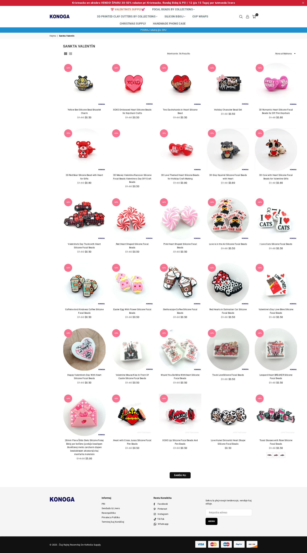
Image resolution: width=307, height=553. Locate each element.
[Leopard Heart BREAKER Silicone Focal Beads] (276, 349)
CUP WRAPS (200, 16)
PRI (103, 504)
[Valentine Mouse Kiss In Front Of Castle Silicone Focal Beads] (132, 349)
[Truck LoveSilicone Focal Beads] (228, 349)
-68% (68, 68)
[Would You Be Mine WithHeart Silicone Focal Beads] (180, 349)
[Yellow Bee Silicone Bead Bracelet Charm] (84, 84)
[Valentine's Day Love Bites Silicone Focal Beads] (276, 284)
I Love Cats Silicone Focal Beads (276, 244)
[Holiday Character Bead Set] (228, 84)
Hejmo (53, 36)
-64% (68, 398)
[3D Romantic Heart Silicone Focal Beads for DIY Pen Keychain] (276, 84)
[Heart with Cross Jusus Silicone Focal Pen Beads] (132, 415)
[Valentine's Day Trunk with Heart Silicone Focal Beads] (84, 218)
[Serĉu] (241, 16)
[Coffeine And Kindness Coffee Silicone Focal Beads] (84, 284)
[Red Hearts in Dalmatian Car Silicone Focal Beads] (228, 284)
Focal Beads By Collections (172, 9)
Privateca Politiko (111, 517)
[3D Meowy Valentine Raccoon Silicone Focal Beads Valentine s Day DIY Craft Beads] (132, 149)
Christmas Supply (133, 23)
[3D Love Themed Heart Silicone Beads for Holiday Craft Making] (180, 149)
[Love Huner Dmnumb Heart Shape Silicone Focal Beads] (228, 415)
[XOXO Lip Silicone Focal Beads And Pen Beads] (180, 415)
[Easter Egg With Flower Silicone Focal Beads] (132, 284)
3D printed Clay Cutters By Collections (126, 16)
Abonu (211, 521)
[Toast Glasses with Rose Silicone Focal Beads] (276, 415)
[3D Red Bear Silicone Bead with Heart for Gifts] (84, 149)
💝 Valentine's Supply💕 (128, 9)
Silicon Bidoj (174, 16)
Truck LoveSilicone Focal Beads (228, 375)
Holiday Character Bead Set (228, 110)
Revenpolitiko (109, 513)
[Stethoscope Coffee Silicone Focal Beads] (180, 284)
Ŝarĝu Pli (180, 475)
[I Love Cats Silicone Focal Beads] (276, 218)
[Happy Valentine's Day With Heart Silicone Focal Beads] (84, 349)
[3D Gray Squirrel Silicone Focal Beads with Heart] (228, 149)
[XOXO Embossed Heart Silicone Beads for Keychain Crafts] (132, 84)
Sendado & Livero (111, 508)
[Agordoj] (247, 16)
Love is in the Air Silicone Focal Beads (228, 244)
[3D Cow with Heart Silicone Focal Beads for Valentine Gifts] (276, 149)
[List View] (70, 54)
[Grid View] (65, 54)
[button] (254, 16)
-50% (260, 68)
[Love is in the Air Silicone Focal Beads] (228, 218)
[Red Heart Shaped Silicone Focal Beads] (132, 218)
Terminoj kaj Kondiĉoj (113, 521)
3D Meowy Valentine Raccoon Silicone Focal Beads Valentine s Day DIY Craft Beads (132, 178)
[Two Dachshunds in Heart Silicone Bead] (180, 84)
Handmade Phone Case (169, 23)
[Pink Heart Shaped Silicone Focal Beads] (180, 218)
